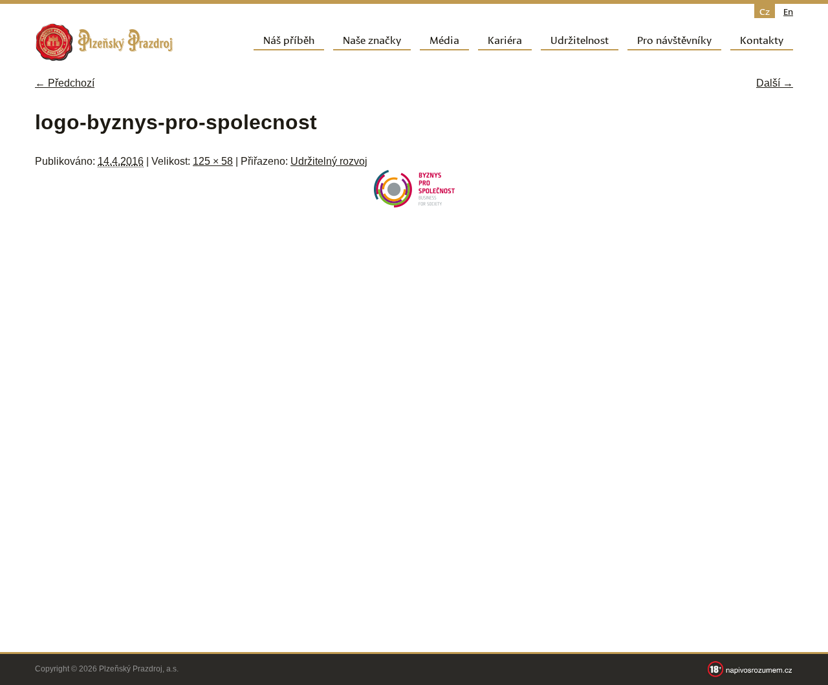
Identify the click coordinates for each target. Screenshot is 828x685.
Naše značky (372, 39)
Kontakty (761, 39)
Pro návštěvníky (674, 39)
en (788, 11)
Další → (774, 83)
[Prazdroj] (104, 42)
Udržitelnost (579, 39)
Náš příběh (288, 39)
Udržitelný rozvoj (328, 161)
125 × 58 (213, 161)
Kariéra (505, 39)
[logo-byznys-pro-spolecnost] (414, 203)
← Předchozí (64, 83)
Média (444, 39)
